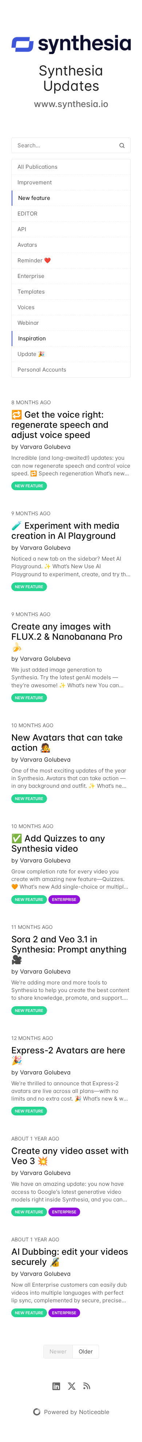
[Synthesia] (71, 46)
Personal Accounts (41, 369)
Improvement (34, 182)
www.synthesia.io (71, 104)
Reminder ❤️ (34, 260)
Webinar (28, 322)
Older (86, 1351)
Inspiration (32, 338)
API (21, 229)
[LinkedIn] (59, 1385)
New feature (34, 197)
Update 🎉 (31, 354)
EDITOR (27, 213)
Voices (26, 307)
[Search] (122, 145)
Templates (31, 291)
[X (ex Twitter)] (75, 1385)
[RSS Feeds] (86, 1385)
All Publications (37, 166)
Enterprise (30, 276)
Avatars (27, 244)
